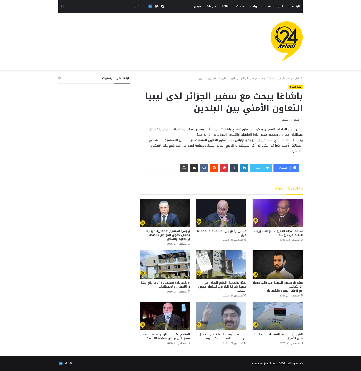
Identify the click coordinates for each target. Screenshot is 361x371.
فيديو (197, 6)
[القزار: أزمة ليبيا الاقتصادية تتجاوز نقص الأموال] (278, 316)
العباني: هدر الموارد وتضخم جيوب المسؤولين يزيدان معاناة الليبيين (165, 336)
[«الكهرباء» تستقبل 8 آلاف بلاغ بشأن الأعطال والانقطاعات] (165, 264)
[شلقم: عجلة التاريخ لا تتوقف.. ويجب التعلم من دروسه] (278, 213)
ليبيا (280, 6)
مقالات (226, 6)
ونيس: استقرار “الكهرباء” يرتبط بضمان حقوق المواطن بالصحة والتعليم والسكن (168, 235)
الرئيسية (294, 6)
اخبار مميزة (281, 78)
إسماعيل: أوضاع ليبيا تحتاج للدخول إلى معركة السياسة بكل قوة (222, 336)
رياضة (253, 6)
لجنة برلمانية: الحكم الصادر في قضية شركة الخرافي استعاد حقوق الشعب (222, 287)
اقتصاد (267, 6)
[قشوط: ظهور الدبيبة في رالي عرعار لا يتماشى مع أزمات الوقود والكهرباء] (278, 264)
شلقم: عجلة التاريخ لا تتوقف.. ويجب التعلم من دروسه (278, 233)
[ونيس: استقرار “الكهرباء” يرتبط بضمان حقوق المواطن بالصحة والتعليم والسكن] (165, 213)
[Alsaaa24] (287, 41)
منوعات (211, 6)
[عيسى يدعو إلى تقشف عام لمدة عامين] (221, 213)
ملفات (240, 6)
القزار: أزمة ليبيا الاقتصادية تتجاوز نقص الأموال (278, 336)
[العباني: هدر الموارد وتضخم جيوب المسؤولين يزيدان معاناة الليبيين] (165, 316)
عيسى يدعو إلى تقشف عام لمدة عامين (221, 233)
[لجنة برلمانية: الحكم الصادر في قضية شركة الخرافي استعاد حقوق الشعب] (221, 264)
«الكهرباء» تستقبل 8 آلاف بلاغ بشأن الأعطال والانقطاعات (165, 285)
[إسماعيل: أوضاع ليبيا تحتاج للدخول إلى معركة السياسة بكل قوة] (221, 316)
